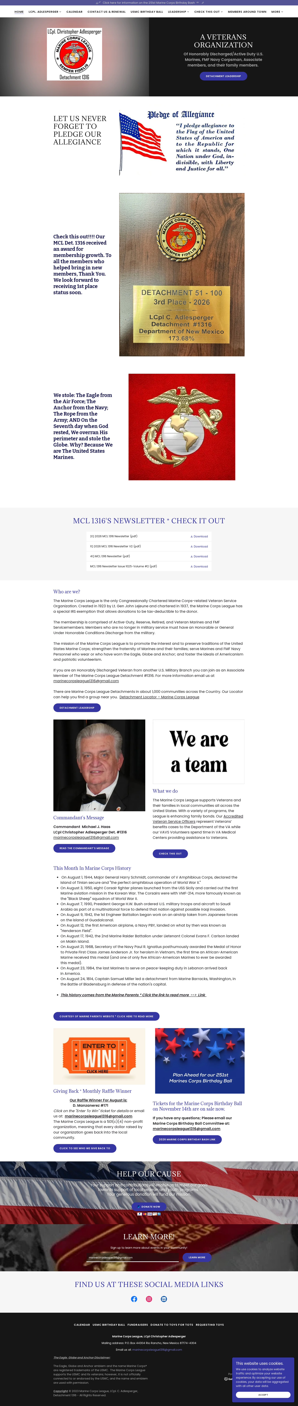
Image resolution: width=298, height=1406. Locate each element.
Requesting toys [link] (210, 1325)
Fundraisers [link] (138, 1325)
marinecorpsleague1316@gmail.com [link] (157, 1350)
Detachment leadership (223, 76)
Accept (263, 1394)
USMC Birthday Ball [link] (147, 12)
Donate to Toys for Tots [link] (172, 1325)
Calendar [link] (74, 12)
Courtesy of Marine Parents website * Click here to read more (106, 1016)
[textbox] (132, 1257)
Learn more (197, 1257)
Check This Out (170, 853)
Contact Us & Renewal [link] (107, 12)
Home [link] (19, 12)
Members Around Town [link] (247, 12)
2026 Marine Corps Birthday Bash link (187, 1139)
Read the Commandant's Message (84, 848)
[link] (148, 536)
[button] (45, 12)
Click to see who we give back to (85, 1148)
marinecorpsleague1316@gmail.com (86, 680)
